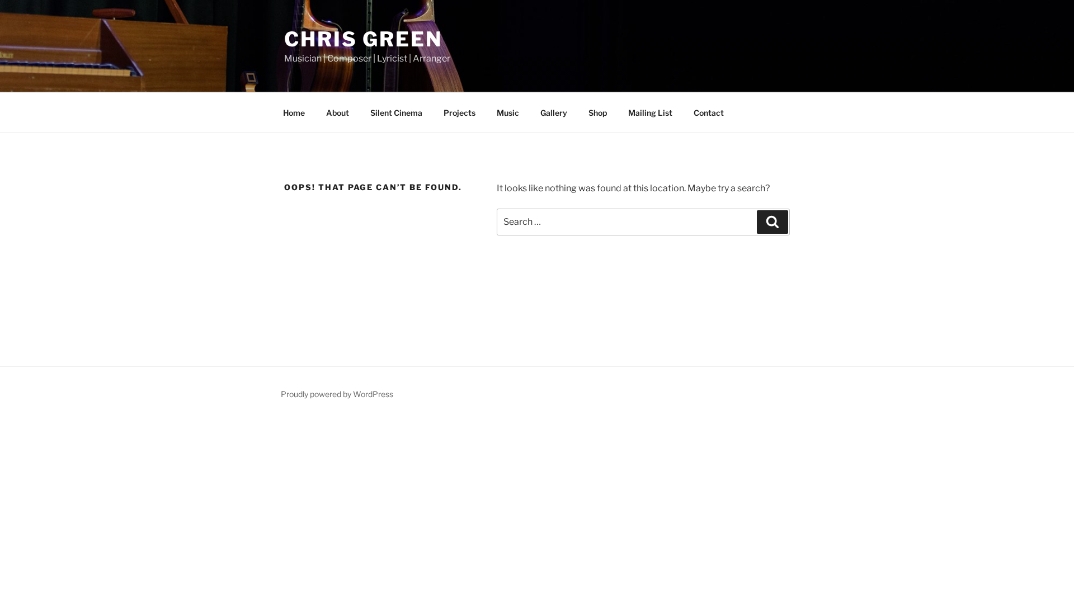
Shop (597, 112)
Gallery (553, 112)
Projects (459, 112)
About (337, 112)
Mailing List (650, 112)
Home (294, 112)
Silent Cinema (396, 112)
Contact (709, 112)
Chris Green (363, 39)
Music (508, 112)
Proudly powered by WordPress (337, 394)
